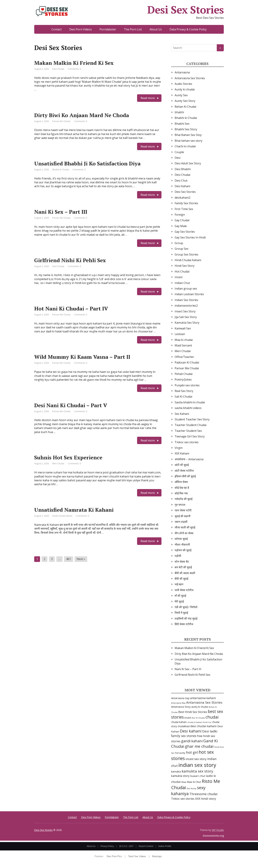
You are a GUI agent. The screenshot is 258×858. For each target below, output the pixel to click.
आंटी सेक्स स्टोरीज (184, 471)
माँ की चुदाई (180, 596)
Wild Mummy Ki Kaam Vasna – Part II (82, 356)
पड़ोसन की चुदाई (183, 550)
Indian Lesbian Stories (189, 294)
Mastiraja (156, 856)
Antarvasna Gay (180, 698)
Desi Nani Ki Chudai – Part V (70, 405)
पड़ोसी (178, 556)
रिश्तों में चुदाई (181, 613)
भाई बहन (179, 584)
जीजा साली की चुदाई (185, 527)
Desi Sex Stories (185, 9)
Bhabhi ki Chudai (60, 169)
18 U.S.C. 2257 (126, 846)
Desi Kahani (182, 186)
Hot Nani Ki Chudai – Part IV (71, 308)
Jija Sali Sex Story (186, 317)
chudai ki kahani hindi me (199, 722)
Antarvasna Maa (178, 703)
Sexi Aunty (191, 788)
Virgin (179, 448)
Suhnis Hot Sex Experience (68, 457)
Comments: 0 (74, 68)
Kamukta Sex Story (187, 323)
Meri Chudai (58, 463)
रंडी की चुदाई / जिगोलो (186, 607)
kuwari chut (197, 776)
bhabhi (179, 112)
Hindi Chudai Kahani (62, 515)
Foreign (180, 215)
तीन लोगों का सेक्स (184, 533)
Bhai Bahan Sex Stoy (188, 135)
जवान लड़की (181, 522)
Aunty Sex (181, 95)
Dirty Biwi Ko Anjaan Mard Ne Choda (81, 115)
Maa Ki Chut (194, 782)
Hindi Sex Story (184, 266)
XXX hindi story (205, 799)
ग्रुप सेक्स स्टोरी (183, 510)
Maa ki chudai (184, 340)
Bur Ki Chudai (198, 717)
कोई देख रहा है (182, 488)
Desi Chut (181, 180)
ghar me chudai (199, 746)
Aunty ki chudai (185, 89)
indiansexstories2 (186, 305)
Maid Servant (183, 345)
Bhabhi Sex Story (186, 129)
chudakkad (184, 726)
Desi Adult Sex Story (188, 163)
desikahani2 (182, 197)
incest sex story (196, 759)
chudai (212, 717)
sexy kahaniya (188, 790)
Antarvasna (182, 72)
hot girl (192, 752)
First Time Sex (184, 209)
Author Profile (164, 846)
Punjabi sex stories (187, 385)
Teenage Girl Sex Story (190, 436)
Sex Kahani (182, 414)
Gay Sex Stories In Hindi (190, 237)
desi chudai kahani (203, 726)
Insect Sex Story (185, 311)
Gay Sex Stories (185, 232)
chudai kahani (179, 722)
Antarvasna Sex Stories (190, 78)
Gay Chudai (182, 220)
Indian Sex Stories (186, 300)
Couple (179, 152)
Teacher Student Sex (188, 431)
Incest (179, 277)
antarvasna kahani (203, 698)
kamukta (176, 771)
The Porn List (133, 29)
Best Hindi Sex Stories (192, 712)
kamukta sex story (197, 771)
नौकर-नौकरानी (182, 544)
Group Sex (181, 249)
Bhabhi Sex (182, 124)
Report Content (146, 846)
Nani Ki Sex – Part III (60, 211)
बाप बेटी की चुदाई (183, 567)
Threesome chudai (203, 794)
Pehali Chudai (184, 374)
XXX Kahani (182, 453)
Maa (183, 782)
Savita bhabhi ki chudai (190, 402)
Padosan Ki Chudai (187, 362)
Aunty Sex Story (185, 101)
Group (179, 243)
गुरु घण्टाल (180, 505)
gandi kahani (192, 741)
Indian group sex (186, 288)
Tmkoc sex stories (187, 442)
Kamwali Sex (183, 328)
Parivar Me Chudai (61, 121)
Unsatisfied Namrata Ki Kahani (74, 509)
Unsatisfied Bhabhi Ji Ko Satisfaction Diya (87, 163)
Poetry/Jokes (183, 379)
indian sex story (197, 764)
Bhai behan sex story (188, 141)
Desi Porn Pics (114, 856)
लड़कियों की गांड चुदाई (186, 618)
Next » (81, 559)
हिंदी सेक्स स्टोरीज (184, 624)
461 (68, 559)
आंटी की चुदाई (182, 465)
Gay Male (181, 226)
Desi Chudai (58, 68)
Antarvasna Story (181, 706)
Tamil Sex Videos (137, 856)
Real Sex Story (184, 391)
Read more (148, 98)
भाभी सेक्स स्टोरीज (184, 590)
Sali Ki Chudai (183, 396)
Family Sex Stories (186, 203)
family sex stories (183, 736)
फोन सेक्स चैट (182, 562)
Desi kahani (190, 731)
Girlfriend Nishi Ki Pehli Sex (70, 260)
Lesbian (180, 334)
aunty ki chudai (199, 706)
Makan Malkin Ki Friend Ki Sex (74, 62)
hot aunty (180, 752)
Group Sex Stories (186, 254)
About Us (156, 29)
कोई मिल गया (181, 493)
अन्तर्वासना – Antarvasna (189, 459)
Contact (56, 29)
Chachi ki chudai (185, 146)
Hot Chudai (182, 271)
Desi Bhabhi (183, 169)
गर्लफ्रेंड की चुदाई (183, 499)
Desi (177, 158)
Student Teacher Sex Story (192, 419)
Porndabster (108, 29)
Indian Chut (182, 283)
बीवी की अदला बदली (185, 573)
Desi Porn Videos (80, 29)
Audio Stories (183, 84)
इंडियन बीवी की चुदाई (185, 476)
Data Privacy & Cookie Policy (188, 29)
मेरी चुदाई (179, 601)
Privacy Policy (107, 846)
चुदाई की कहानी (182, 516)
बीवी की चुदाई (181, 579)
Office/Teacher (184, 357)
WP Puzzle (218, 830)
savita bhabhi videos (188, 408)
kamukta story (180, 776)
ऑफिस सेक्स (181, 482)
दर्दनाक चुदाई (181, 539)
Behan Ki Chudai (185, 107)
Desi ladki (209, 731)
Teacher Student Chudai (190, 425)
